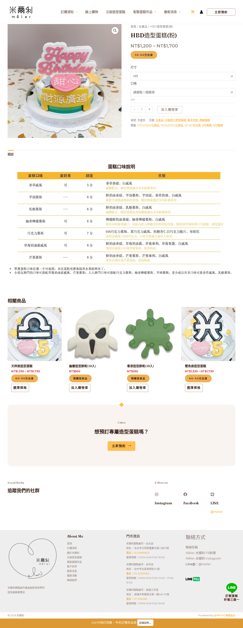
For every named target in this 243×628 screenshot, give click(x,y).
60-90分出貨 (24, 378)
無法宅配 (192, 120)
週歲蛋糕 (204, 120)
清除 (133, 99)
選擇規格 (20, 388)
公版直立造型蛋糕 (175, 120)
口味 (134, 83)
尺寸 (134, 67)
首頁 (133, 26)
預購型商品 (80, 378)
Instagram (163, 503)
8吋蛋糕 (218, 125)
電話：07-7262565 (136, 598)
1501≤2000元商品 (172, 125)
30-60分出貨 (144, 54)
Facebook (191, 503)
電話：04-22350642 (137, 573)
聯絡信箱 (192, 547)
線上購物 (91, 12)
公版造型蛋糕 (115, 12)
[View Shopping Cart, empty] (192, 12)
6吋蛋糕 (207, 125)
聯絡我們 (72, 580)
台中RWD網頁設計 (224, 615)
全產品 (143, 26)
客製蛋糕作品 (142, 12)
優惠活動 (72, 575)
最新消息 (170, 12)
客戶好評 (72, 566)
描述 (11, 154)
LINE (215, 503)
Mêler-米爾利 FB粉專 (201, 553)
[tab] (11, 154)
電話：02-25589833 (138, 552)
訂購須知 (67, 12)
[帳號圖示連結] (201, 12)
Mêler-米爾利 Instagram (203, 558)
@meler (217, 512)
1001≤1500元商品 (148, 125)
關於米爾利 (73, 552)
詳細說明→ (145, 622)
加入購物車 (169, 109)
